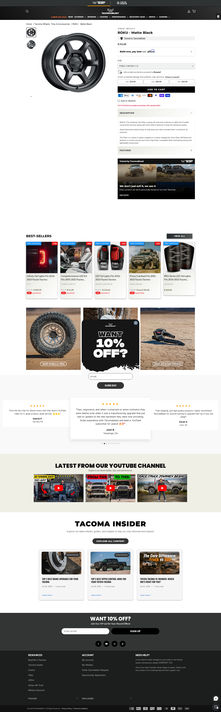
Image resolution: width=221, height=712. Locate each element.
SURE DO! (110, 385)
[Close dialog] (135, 322)
